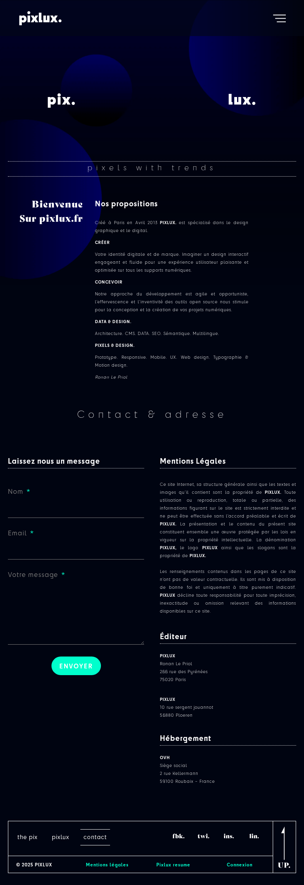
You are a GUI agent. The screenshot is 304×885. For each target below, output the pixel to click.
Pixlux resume (173, 864)
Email (18, 533)
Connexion (240, 864)
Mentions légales (107, 864)
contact (95, 837)
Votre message (34, 575)
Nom (16, 491)
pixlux (60, 837)
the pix (27, 837)
